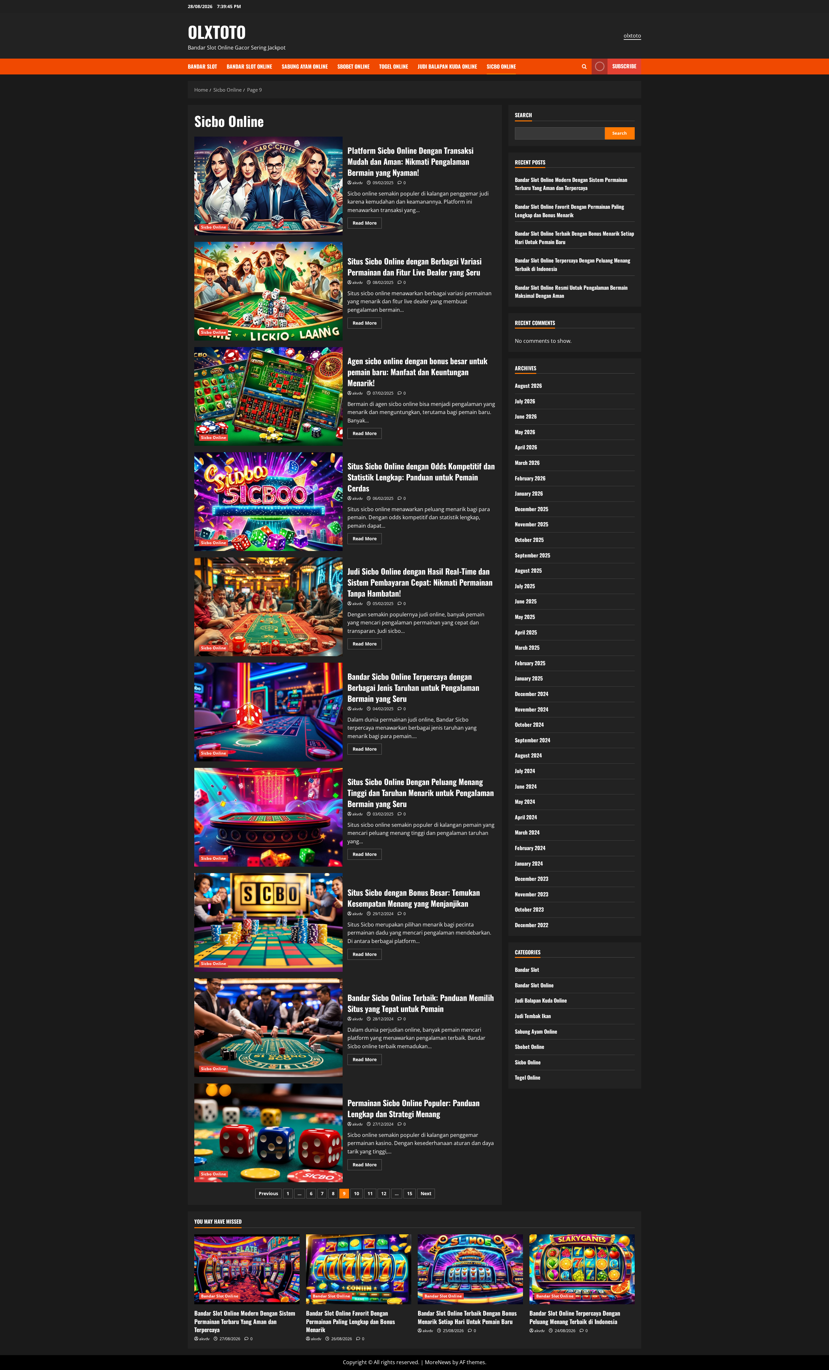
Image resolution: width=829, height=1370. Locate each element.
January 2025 (529, 678)
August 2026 (528, 385)
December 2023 (531, 878)
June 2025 (526, 601)
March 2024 (527, 832)
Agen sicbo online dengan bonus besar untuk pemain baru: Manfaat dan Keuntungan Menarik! (268, 396)
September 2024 (532, 740)
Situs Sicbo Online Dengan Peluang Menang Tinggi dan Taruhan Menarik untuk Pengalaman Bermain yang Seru (268, 817)
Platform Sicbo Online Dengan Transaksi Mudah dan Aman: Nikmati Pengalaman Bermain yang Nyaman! (268, 186)
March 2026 (527, 462)
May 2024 (525, 801)
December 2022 (531, 925)
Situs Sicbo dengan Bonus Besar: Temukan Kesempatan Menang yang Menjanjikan (268, 922)
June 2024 (526, 786)
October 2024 (529, 724)
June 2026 (526, 416)
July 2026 (525, 401)
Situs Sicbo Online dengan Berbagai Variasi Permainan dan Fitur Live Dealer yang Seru (268, 291)
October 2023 (529, 909)
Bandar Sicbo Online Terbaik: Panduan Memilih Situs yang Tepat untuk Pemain (268, 1027)
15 (409, 1193)
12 (383, 1193)
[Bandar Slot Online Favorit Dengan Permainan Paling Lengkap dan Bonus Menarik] (358, 1269)
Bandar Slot (202, 66)
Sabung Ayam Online (305, 66)
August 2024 (528, 755)
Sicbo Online (501, 66)
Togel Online (393, 66)
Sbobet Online (353, 66)
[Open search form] (584, 66)
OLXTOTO (217, 31)
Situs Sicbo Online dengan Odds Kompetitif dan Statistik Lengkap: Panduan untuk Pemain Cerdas (268, 501)
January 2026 (529, 493)
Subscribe (624, 66)
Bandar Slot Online (249, 66)
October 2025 (529, 540)
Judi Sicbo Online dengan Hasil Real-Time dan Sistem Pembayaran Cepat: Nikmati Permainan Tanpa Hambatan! (268, 606)
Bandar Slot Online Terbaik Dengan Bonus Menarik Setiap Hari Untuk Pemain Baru (467, 1317)
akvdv (357, 182)
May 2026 (525, 432)
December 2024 (531, 694)
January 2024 (529, 863)
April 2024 (526, 817)
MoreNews (438, 1362)
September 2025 (532, 555)
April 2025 (526, 632)
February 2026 (530, 478)
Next (426, 1193)
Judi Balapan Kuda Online (447, 66)
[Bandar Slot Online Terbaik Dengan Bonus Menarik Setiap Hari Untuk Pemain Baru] (470, 1269)
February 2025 (530, 663)
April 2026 (526, 447)
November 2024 (531, 709)
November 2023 (531, 894)
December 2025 (531, 509)
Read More (367, 224)
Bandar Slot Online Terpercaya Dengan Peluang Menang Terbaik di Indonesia (574, 1317)
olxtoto (632, 35)
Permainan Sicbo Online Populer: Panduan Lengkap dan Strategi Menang (268, 1133)
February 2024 (530, 848)
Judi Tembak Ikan (533, 1016)
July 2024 (525, 771)
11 (370, 1193)
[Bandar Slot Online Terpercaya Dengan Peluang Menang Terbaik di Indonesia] (582, 1269)
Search (523, 115)
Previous (268, 1193)
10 (356, 1193)
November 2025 (531, 524)
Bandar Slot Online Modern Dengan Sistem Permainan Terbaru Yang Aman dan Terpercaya (571, 184)
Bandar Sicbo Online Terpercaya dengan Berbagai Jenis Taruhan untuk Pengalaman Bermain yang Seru (268, 712)
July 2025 (525, 586)
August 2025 (528, 570)
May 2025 (525, 617)
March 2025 (527, 647)
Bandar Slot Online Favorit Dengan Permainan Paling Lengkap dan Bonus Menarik (569, 211)
